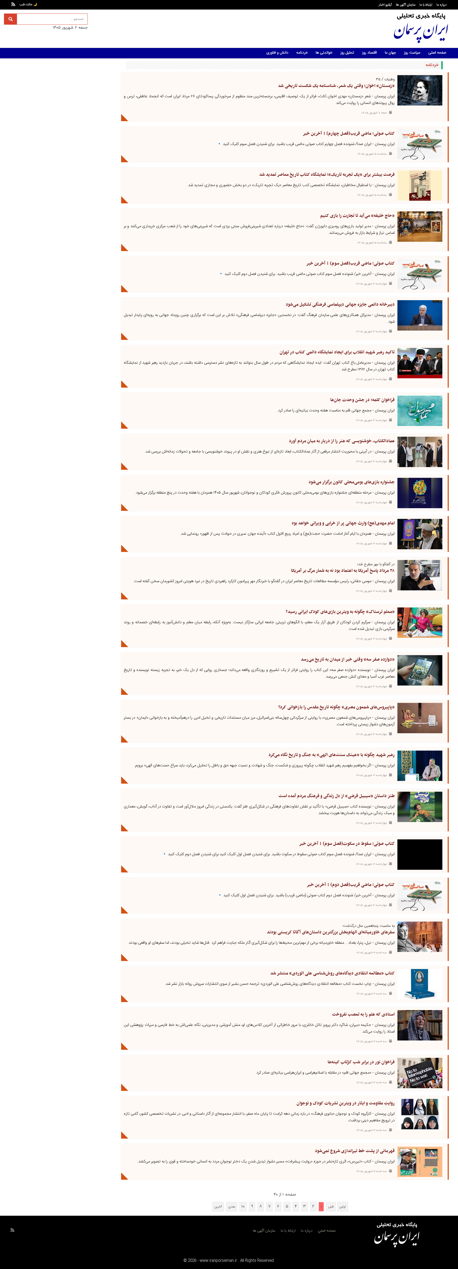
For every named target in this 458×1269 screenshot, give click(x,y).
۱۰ (243, 1206)
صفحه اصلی (437, 53)
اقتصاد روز (369, 53)
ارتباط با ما (426, 4)
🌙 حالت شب (28, 4)
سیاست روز (412, 53)
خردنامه (302, 53)
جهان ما (390, 53)
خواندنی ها (324, 53)
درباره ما (442, 4)
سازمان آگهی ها (405, 4)
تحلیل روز (347, 53)
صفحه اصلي (327, 1231)
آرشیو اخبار (385, 4)
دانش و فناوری (277, 53)
